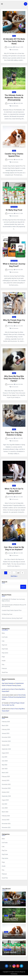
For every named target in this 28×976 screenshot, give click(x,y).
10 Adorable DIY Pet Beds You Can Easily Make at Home (14, 41)
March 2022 (5, 811)
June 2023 (5, 760)
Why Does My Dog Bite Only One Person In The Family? (14, 378)
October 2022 (5, 792)
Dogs (14, 92)
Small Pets (5, 672)
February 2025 (6, 721)
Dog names (5, 652)
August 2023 (5, 753)
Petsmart (4, 668)
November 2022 (6, 788)
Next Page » (14, 576)
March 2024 (5, 725)
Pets (14, 35)
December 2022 (6, 784)
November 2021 (6, 827)
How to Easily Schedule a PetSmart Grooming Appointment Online (14, 697)
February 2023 (6, 776)
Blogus (22, 971)
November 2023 (6, 741)
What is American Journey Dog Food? (12, 618)
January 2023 (5, 780)
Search (4, 582)
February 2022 (6, 815)
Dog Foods (14, 206)
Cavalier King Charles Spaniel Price (12, 610)
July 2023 (4, 757)
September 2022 (6, 796)
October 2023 (5, 745)
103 (18, 573)
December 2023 (6, 737)
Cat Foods (5, 637)
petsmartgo (10, 47)
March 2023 (5, 772)
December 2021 (6, 823)
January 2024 (5, 733)
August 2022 (5, 800)
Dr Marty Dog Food (14, 210)
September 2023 (6, 749)
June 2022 (5, 808)
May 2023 (4, 764)
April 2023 (4, 768)
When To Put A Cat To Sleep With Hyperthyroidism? (14, 491)
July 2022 (4, 804)
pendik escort (5, 689)
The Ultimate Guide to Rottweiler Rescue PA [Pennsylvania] (14, 97)
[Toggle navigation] (2, 4)
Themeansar (14, 973)
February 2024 (6, 729)
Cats (14, 485)
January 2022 (5, 819)
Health (3, 660)
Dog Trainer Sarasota (7, 683)
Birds (3, 633)
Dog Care (4, 645)
